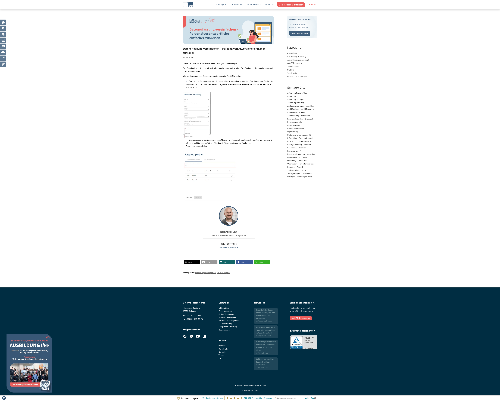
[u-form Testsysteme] (190, 4)
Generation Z (292, 148)
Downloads (223, 349)
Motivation (311, 154)
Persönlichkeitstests (306, 164)
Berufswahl (309, 119)
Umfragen (291, 177)
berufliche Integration (295, 119)
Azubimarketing (293, 116)
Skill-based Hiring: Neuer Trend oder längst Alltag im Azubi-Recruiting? (266, 330)
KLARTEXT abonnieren (301, 318)
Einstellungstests (304, 141)
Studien (290, 70)
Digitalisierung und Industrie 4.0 (299, 135)
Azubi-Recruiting (307, 109)
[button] (192, 262)
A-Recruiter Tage (301, 93)
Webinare (222, 346)
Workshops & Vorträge (297, 76)
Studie (303, 170)
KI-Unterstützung (225, 324)
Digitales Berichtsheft (227, 317)
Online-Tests (303, 161)
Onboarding (291, 161)
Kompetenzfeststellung (296, 154)
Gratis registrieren (299, 33)
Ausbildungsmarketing (296, 56)
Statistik (300, 167)
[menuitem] (222, 4)
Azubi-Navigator (223, 273)
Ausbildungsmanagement (205, 273)
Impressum (238, 385)
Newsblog (222, 352)
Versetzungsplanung (304, 177)
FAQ (220, 358)
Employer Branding (294, 145)
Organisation (292, 164)
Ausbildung (292, 53)
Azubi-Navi (310, 106)
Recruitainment (224, 330)
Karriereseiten (292, 151)
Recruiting (291, 167)
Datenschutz (247, 385)
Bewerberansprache (294, 122)
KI (301, 151)
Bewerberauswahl (294, 125)
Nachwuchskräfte (293, 157)
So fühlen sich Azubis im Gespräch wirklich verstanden (265, 362)
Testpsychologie (293, 174)
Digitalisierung (292, 132)
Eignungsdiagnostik (306, 138)
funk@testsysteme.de (228, 247)
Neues (304, 157)
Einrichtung (291, 141)
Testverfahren (293, 66)
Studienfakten (293, 73)
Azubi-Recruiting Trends (296, 112)
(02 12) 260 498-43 (195, 319)
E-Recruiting (292, 138)
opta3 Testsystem (294, 63)
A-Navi (289, 93)
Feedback (307, 145)
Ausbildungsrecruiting (295, 106)
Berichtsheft (305, 116)
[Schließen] (48, 337)
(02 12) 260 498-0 (193, 316)
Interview (302, 148)
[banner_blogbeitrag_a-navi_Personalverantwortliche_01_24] (228, 30)
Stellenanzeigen (293, 170)
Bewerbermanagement (295, 129)
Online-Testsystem (226, 314)
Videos (221, 355)
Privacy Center (257, 385)
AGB (264, 385)
